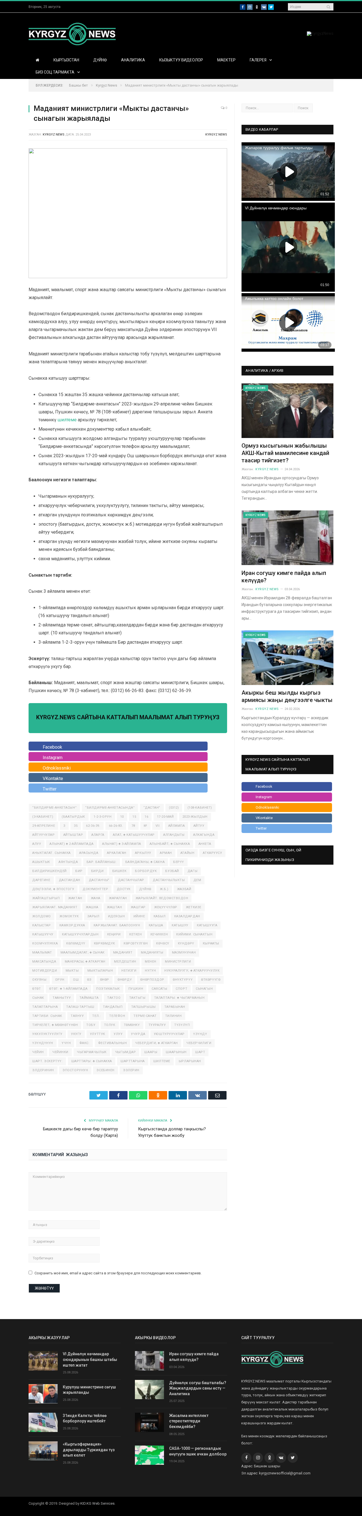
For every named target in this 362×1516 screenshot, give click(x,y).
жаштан (114, 907)
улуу (118, 1034)
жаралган (118, 898)
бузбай (172, 871)
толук (109, 1025)
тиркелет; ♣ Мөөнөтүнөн (55, 1025)
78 (133, 826)
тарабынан (174, 1007)
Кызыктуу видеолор (181, 60)
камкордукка (72, 925)
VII (158, 826)
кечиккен (159, 934)
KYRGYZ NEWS (53, 134)
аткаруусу (212, 853)
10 (122, 817)
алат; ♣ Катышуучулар (134, 835)
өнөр (104, 980)
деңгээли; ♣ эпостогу (53, 889)
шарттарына (132, 1061)
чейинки (60, 1052)
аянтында (68, 862)
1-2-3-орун (103, 817)
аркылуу (143, 853)
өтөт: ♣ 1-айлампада (68, 989)
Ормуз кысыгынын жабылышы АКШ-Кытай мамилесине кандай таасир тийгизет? (285, 453)
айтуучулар (43, 835)
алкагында (203, 835)
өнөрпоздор (152, 980)
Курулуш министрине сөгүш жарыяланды (89, 1390)
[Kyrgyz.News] (72, 33)
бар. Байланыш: (102, 862)
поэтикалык (108, 989)
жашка (92, 907)
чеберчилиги (198, 1043)
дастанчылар (131, 880)
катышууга (207, 925)
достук (124, 889)
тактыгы (137, 998)
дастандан (69, 880)
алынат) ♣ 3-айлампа (121, 844)
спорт (181, 989)
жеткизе (193, 907)
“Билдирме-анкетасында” (110, 807)
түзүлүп (182, 1025)
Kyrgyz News (216, 134)
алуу (36, 844)
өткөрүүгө (210, 980)
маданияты (152, 952)
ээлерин (131, 1070)
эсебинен (105, 1070)
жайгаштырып (46, 898)
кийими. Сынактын (194, 934)
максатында (44, 961)
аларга (97, 835)
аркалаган (116, 853)
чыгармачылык (92, 1052)
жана (95, 898)
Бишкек (119, 871)
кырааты (211, 943)
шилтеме (67, 419)
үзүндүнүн (42, 1043)
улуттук (97, 1034)
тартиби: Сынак (47, 1016)
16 (146, 817)
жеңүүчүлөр (165, 907)
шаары (150, 1052)
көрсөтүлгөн (136, 943)
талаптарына (45, 1007)
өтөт (36, 989)
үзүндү (200, 1034)
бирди (97, 871)
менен (150, 961)
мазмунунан (184, 952)
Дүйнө (100, 60)
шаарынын (176, 1052)
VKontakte (53, 778)
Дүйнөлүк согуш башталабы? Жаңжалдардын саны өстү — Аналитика (197, 1388)
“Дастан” (151, 807)
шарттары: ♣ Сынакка (91, 1061)
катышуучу (42, 934)
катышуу (180, 925)
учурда (138, 1034)
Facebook (52, 747)
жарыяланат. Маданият (54, 907)
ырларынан (190, 1061)
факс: (84, 1043)
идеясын (116, 916)
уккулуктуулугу (47, 1034)
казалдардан (187, 916)
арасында (88, 853)
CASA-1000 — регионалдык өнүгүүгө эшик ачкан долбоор (198, 1451)
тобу (90, 1025)
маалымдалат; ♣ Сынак (83, 952)
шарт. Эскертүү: (47, 1061)
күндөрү (186, 943)
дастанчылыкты (169, 880)
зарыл (93, 916)
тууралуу (157, 1025)
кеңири (114, 934)
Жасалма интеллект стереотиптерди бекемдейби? (188, 1421)
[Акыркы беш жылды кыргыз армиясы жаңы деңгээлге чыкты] (287, 657)
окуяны (39, 980)
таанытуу (62, 998)
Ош (76, 980)
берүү (178, 862)
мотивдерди (44, 970)
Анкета (205, 844)
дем (197, 880)
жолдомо (41, 916)
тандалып (112, 1007)
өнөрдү (125, 980)
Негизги (128, 970)
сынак (38, 998)
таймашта (89, 998)
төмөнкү (132, 1025)
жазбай (184, 889)
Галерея (258, 60)
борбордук (146, 871)
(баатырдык (73, 817)
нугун (150, 970)
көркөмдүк (104, 943)
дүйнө (145, 889)
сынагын (204, 989)
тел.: (96, 1016)
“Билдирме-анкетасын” (54, 807)
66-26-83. (116, 826)
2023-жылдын (195, 817)
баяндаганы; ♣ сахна (145, 862)
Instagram (53, 757)
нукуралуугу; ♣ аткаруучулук (191, 970)
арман (166, 853)
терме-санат (144, 1016)
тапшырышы (143, 1007)
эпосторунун (75, 1070)
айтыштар (73, 835)
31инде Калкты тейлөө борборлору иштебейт (85, 1418)
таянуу (77, 1016)
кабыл (160, 916)
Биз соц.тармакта (55, 72)
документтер (95, 889)
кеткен (135, 934)
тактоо (113, 998)
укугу (76, 1034)
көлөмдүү (75, 943)
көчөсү (162, 943)
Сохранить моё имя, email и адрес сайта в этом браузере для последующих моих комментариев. (118, 1273)
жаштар (138, 907)
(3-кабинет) (42, 817)
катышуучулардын (80, 934)
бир (79, 871)
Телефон (117, 1016)
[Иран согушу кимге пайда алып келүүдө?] (287, 537)
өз (89, 980)
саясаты (159, 989)
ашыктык (41, 862)
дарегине (41, 880)
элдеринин (43, 1070)
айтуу (198, 826)
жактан (75, 898)
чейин (38, 1052)
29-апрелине (43, 826)
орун (59, 980)
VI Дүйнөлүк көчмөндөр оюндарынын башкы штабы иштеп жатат (90, 1359)
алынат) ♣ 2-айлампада (71, 844)
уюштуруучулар (169, 1034)
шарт (200, 1052)
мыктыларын (100, 970)
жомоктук (69, 916)
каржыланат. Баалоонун (117, 925)
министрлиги (178, 961)
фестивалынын (112, 1043)
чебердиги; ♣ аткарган (156, 1043)
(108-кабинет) (200, 807)
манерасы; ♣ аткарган (85, 961)
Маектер (226, 60)
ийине (139, 916)
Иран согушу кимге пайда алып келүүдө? (194, 1357)
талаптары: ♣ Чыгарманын (179, 998)
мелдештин (125, 961)
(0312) (174, 807)
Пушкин (135, 989)
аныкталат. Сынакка (51, 853)
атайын (187, 853)
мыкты (72, 970)
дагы (192, 871)
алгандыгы (174, 835)
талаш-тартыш (80, 1007)
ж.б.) (164, 889)
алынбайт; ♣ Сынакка (170, 844)
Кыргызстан (66, 60)
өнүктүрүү (183, 980)
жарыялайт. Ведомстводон (161, 898)
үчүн (66, 1043)
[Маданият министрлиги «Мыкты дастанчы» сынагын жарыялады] (128, 214)
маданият (122, 952)
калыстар (41, 925)
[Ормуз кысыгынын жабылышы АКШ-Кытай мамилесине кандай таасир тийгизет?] (287, 410)
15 (134, 817)
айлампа (176, 826)
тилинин (173, 1016)
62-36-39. (93, 826)
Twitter (50, 789)
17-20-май (165, 817)
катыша (156, 925)
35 (75, 826)
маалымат (42, 952)
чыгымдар (125, 1052)
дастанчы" (99, 880)
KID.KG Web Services (97, 1503)
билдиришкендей (49, 871)
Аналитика (133, 60)
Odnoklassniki (57, 768)
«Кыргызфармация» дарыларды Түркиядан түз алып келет (89, 1449)
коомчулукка (45, 943)
